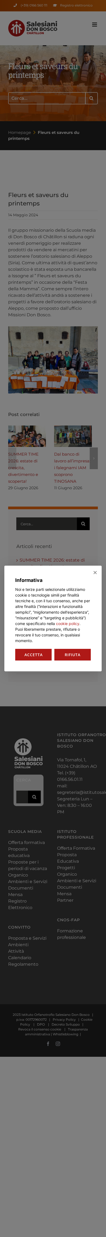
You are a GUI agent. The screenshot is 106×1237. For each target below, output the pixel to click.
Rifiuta (72, 654)
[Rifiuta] (95, 572)
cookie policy (67, 623)
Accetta (33, 654)
